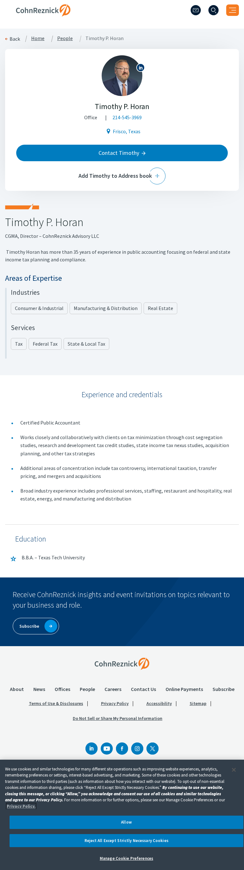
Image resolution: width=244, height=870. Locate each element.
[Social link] (91, 748)
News (39, 689)
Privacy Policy (115, 703)
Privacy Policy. (21, 806)
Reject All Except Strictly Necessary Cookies (126, 840)
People (65, 38)
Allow (126, 822)
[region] (122, 815)
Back (15, 39)
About (17, 689)
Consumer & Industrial (39, 308)
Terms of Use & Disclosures (56, 703)
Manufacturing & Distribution (106, 308)
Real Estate (160, 308)
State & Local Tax (86, 344)
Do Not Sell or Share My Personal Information (117, 718)
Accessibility (159, 703)
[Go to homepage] (122, 663)
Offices (62, 689)
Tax (19, 344)
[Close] (234, 770)
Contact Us (143, 689)
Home (37, 38)
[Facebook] (122, 748)
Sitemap (198, 703)
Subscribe (223, 689)
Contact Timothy (118, 152)
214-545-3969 (127, 117)
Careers (113, 689)
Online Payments (184, 689)
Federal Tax (45, 344)
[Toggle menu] (232, 10)
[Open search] (213, 10)
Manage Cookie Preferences (126, 858)
